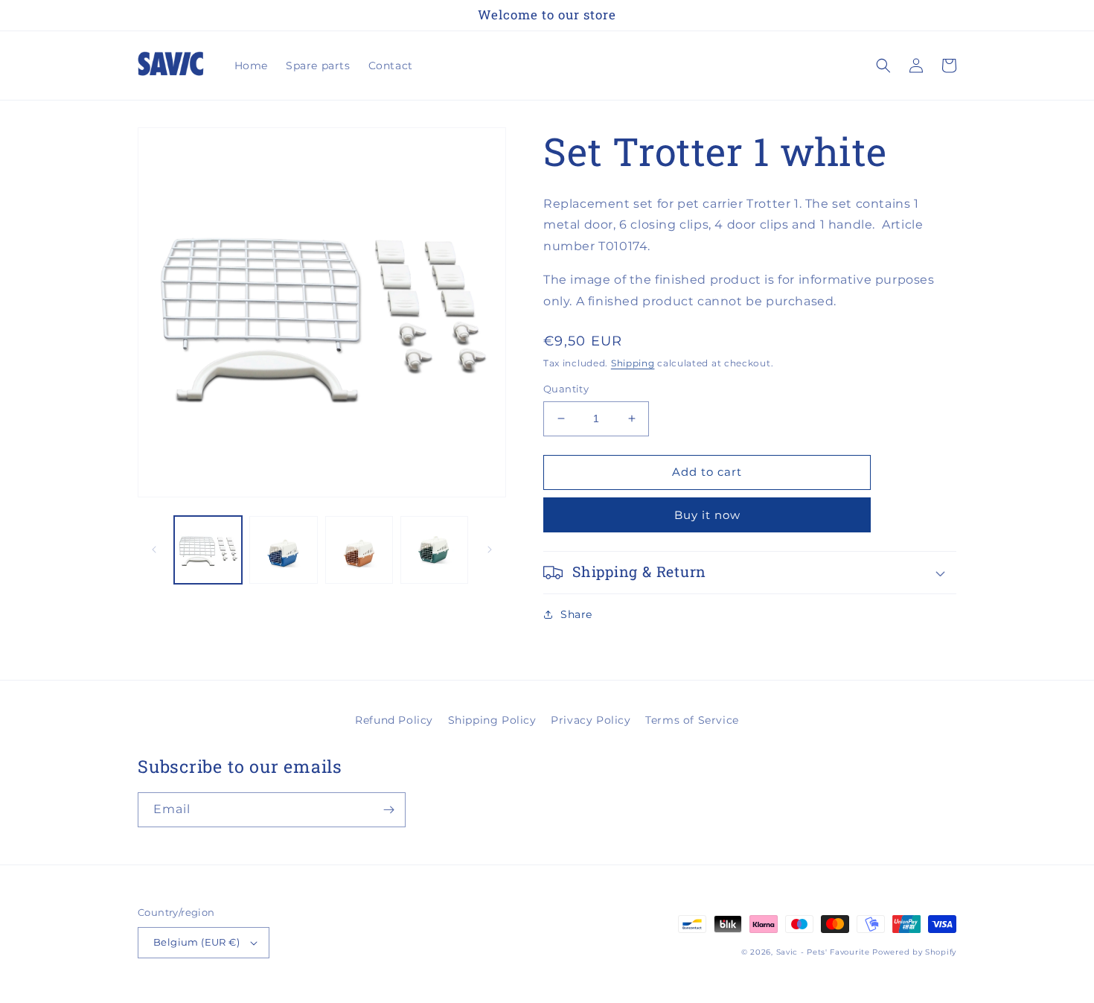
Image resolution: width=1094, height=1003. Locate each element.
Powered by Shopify (914, 952)
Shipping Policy (492, 720)
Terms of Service (692, 720)
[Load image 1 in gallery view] (208, 550)
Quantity (566, 389)
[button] (883, 65)
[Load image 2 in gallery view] (283, 550)
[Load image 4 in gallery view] (434, 550)
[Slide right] (489, 549)
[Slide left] (154, 549)
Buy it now (707, 515)
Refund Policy (394, 720)
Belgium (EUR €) (196, 942)
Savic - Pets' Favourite (823, 952)
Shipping (633, 363)
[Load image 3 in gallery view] (359, 550)
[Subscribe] (388, 809)
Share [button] (576, 614)
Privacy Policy (590, 720)
